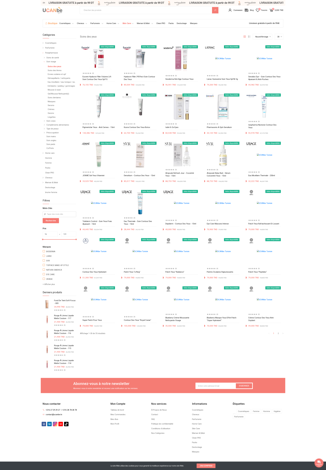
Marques (193, 23)
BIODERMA (50, 251)
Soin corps (51, 121)
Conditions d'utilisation (160, 428)
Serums (51, 105)
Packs (171, 23)
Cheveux (80, 23)
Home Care (111, 23)
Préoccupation (52, 132)
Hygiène (277, 411)
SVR (48, 261)
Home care (50, 153)
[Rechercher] (215, 10)
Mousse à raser (54, 90)
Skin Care (127, 23)
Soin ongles (51, 140)
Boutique (52, 23)
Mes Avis (114, 419)
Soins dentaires (54, 97)
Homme (48, 158)
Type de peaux (52, 129)
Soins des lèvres (55, 70)
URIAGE (49, 279)
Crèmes (51, 109)
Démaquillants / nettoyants (59, 78)
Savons (51, 113)
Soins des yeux (54, 66)
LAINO (49, 256)
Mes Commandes (118, 414)
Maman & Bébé (143, 23)
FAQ (153, 419)
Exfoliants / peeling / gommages (61, 86)
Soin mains (51, 136)
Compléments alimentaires (57, 125)
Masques (51, 101)
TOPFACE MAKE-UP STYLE (57, 265)
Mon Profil (115, 424)
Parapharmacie (51, 53)
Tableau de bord (117, 410)
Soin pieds (50, 144)
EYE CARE (50, 274)
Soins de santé (52, 58)
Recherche (51, 221)
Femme (48, 163)
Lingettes (52, 117)
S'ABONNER (244, 386)
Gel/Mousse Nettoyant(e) (58, 94)
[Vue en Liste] (249, 36)
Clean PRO (160, 23)
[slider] (43, 239)
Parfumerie (95, 23)
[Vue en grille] (244, 36)
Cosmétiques (65, 23)
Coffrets (50, 148)
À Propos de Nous (159, 410)
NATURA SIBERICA (54, 270)
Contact (154, 414)
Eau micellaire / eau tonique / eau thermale (62, 82)
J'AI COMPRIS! (206, 466)
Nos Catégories (157, 433)
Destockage (182, 23)
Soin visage (51, 61)
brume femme (51, 192)
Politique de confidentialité (162, 424)
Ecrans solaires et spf (57, 74)
